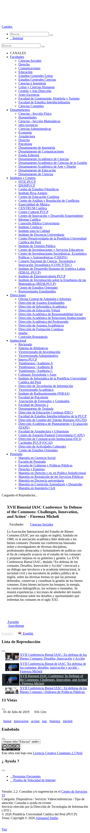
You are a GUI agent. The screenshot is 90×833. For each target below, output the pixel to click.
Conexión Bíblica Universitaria (38, 223)
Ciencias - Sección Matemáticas (39, 121)
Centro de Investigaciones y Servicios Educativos (51, 250)
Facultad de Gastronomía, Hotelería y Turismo (49, 98)
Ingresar (16, 38)
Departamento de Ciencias (35, 174)
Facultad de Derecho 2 (33, 405)
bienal (7, 721)
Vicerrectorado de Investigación (39, 352)
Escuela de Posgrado (32, 461)
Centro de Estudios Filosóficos (38, 189)
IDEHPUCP (26, 185)
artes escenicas (28, 125)
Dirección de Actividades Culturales (42, 446)
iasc (44, 721)
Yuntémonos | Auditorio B (35, 367)
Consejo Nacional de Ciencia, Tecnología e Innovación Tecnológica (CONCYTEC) (47, 263)
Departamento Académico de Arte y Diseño (47, 166)
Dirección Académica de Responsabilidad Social (50, 314)
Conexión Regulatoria (33, 337)
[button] (7, 26)
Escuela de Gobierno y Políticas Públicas (45, 465)
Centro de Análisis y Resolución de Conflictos (48, 200)
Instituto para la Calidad (34, 231)
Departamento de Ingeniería (36, 147)
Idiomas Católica (29, 219)
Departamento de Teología (35, 408)
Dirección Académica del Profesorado (43, 321)
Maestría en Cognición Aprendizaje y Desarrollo (50, 484)
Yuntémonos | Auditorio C (35, 371)
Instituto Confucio (30, 227)
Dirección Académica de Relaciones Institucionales (52, 318)
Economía (25, 132)
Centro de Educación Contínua (38, 197)
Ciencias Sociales (29, 60)
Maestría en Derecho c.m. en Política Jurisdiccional (52, 473)
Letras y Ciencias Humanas (36, 87)
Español (7, 633)
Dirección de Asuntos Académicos (41, 325)
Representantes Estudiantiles (37, 291)
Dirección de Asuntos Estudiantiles (41, 302)
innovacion (21, 721)
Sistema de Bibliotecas (33, 348)
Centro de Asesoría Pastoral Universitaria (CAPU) (51, 435)
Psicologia (25, 144)
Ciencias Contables (31, 106)
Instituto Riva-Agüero (32, 193)
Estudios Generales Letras (35, 76)
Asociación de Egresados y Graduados (43, 401)
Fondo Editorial (28, 155)
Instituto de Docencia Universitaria (41, 234)
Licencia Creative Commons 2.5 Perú (57, 753)
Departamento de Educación (37, 170)
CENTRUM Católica (32, 208)
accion (35, 721)
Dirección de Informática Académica (42, 306)
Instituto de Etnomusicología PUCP (42, 276)
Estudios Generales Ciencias (37, 79)
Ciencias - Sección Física (34, 113)
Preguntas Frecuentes (25, 776)
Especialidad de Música (34, 204)
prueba (22, 333)
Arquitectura (26, 136)
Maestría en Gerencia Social (36, 458)
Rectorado (25, 344)
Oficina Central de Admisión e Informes (44, 299)
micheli (67, 721)
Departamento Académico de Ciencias (43, 159)
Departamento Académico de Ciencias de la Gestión (52, 163)
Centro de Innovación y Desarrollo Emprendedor (50, 215)
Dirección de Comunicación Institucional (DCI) (49, 439)
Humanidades (27, 117)
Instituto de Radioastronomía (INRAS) (43, 393)
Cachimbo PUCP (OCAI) (35, 442)
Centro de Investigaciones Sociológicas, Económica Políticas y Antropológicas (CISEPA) (52, 255)
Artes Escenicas (28, 94)
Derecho (24, 64)
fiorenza (55, 721)
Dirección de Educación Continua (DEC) (45, 412)
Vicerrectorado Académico (36, 389)
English (27, 633)
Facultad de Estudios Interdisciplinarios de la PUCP (52, 416)
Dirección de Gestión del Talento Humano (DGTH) (52, 420)
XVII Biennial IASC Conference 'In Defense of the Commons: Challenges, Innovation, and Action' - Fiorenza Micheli (53, 679)
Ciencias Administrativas (34, 128)
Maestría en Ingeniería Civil (36, 488)
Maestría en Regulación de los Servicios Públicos (50, 476)
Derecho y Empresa (31, 469)
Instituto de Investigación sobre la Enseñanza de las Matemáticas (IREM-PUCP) (52, 282)
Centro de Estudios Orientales (38, 287)
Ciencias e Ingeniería (32, 83)
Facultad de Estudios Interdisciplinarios (44, 102)
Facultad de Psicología (33, 397)
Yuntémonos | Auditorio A (35, 363)
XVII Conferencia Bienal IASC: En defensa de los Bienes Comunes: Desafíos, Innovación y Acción (53, 656)
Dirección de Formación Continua (40, 329)
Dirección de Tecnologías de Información (45, 386)
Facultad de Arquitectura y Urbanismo (43, 431)
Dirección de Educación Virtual (39, 310)
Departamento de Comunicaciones (41, 151)
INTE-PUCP (27, 181)
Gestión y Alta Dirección (34, 91)
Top (4, 829)
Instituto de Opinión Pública (36, 246)
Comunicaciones (29, 68)
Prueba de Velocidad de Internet (33, 780)
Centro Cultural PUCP (33, 212)
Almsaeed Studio (47, 818)
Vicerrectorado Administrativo (38, 355)
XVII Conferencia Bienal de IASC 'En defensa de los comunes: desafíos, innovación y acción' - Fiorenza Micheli (53, 667)
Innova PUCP (27, 359)
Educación (25, 72)
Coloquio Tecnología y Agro (37, 374)
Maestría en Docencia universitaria (41, 480)
